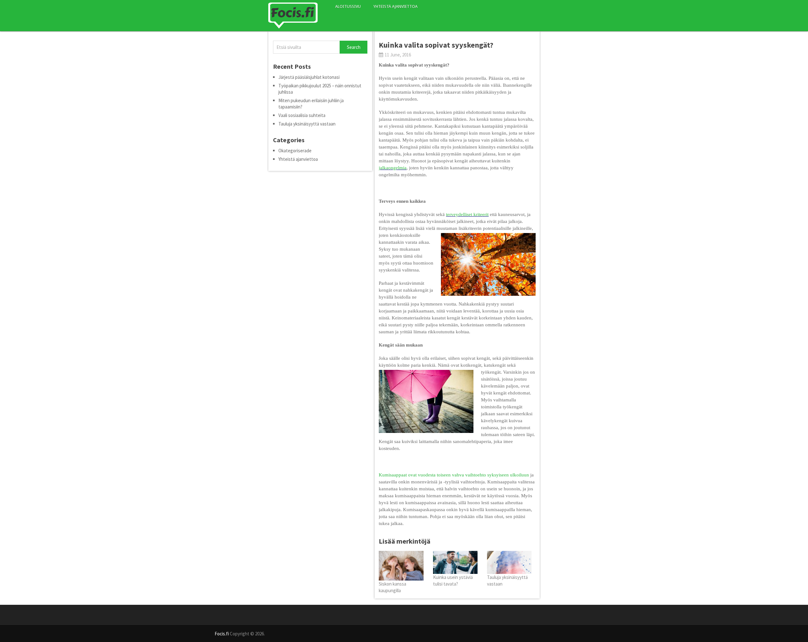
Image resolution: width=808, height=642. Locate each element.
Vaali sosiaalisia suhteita (301, 115)
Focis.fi (222, 634)
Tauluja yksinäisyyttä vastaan (307, 124)
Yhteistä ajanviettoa (395, 6)
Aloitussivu (348, 6)
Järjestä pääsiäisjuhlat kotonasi (309, 77)
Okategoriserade (295, 151)
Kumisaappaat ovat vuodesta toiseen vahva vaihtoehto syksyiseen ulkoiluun (454, 474)
